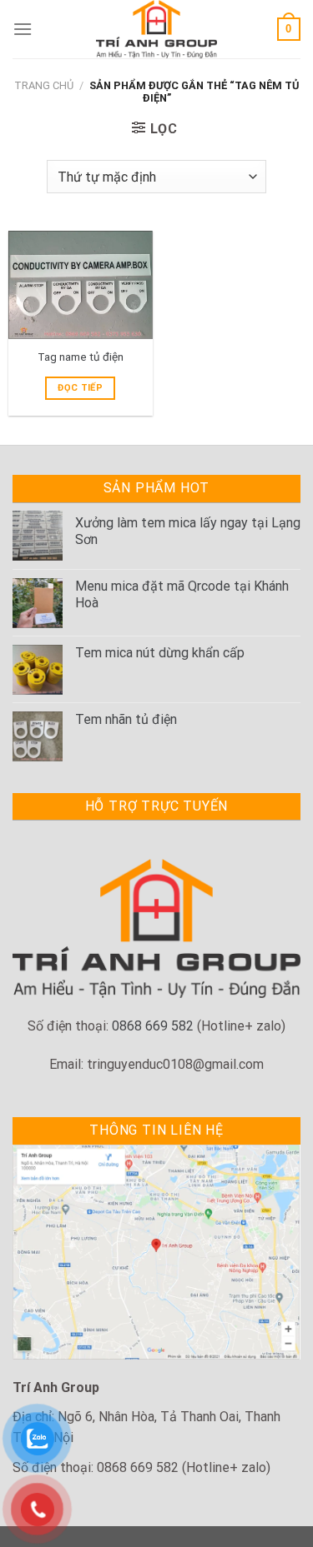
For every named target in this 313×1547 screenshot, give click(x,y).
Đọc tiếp (80, 387)
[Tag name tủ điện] (80, 285)
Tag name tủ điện (81, 356)
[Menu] (23, 28)
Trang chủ (43, 85)
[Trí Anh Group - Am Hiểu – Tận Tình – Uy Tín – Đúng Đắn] (156, 29)
